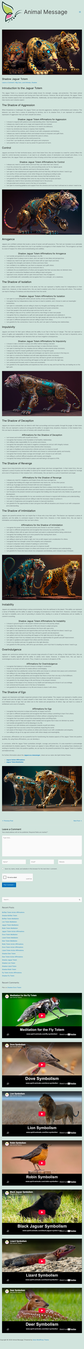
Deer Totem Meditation (9, 941)
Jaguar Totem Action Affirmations (13, 931)
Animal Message (45, 11)
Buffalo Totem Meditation (10, 918)
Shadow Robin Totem (9, 969)
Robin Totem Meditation (10, 928)
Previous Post (7, 821)
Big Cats (18, 82)
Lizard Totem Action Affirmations (13, 950)
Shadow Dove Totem (14, 987)
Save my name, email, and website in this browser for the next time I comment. (31, 869)
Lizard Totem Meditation (10, 938)
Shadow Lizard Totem (9, 966)
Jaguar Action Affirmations (15, 760)
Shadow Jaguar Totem (9, 960)
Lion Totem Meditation (9, 922)
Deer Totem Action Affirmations (12, 957)
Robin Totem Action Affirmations (12, 944)
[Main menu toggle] (80, 12)
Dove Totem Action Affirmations (12, 947)
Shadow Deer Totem (9, 953)
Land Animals (26, 82)
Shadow (34, 82)
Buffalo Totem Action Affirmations (13, 912)
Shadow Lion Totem (8, 963)
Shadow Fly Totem (8, 976)
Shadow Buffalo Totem (9, 915)
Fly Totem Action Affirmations (12, 972)
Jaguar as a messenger (32, 755)
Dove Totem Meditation (10, 934)
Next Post (78, 821)
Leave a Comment (8, 82)
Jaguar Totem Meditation (14, 762)
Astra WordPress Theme (41, 1340)
